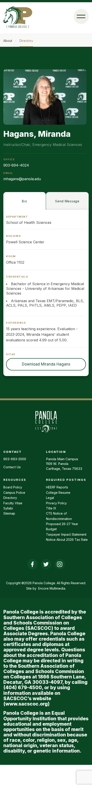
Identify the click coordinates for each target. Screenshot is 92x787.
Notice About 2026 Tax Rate (67, 539)
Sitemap (9, 513)
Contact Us (12, 467)
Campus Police (14, 492)
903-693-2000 (14, 459)
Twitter (46, 564)
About (7, 41)
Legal (50, 498)
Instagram (59, 564)
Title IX (51, 508)
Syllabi (8, 508)
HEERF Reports (57, 487)
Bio (24, 201)
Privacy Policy (56, 503)
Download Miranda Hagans (46, 364)
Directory (26, 41)
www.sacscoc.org (26, 704)
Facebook (32, 564)
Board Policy (12, 487)
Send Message (67, 201)
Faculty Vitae (12, 503)
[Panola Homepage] (46, 435)
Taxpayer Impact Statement (66, 534)
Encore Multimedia (51, 588)
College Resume (58, 492)
